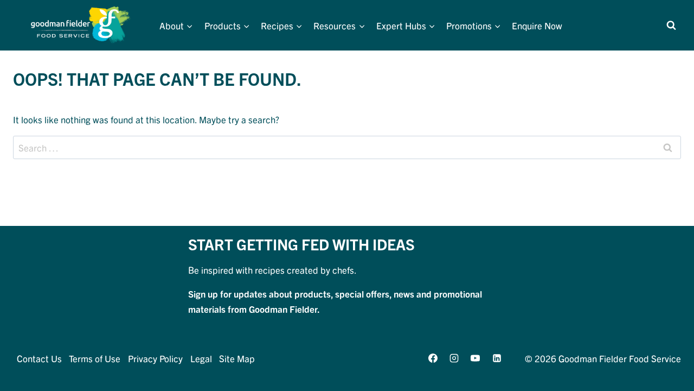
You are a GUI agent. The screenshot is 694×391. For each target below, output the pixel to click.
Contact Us (39, 358)
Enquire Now (537, 25)
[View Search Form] (671, 25)
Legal (201, 358)
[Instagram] (454, 358)
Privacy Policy (155, 358)
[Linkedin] (496, 358)
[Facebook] (433, 358)
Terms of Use (94, 358)
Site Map (237, 358)
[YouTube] (475, 358)
